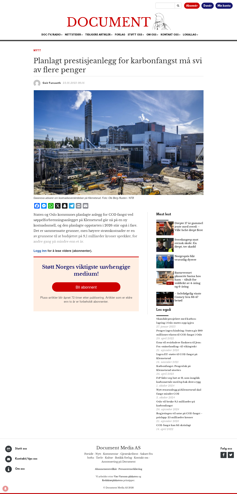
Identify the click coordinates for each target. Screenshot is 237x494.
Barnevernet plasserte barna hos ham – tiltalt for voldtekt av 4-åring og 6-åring (188, 279)
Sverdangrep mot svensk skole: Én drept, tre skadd (186, 243)
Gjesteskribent (129, 453)
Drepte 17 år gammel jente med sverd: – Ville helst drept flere (189, 226)
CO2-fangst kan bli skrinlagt (173, 425)
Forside (88, 453)
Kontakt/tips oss (26, 458)
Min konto (224, 5)
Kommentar (110, 453)
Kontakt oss (170, 34)
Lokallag (189, 34)
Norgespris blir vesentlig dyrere (185, 257)
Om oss (20, 469)
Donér (208, 5)
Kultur (109, 457)
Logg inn (40, 250)
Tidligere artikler (98, 34)
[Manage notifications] (5, 488)
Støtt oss (21, 448)
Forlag (120, 34)
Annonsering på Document (118, 461)
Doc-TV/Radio (51, 34)
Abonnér (192, 5)
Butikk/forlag (123, 457)
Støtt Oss (135, 34)
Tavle (99, 457)
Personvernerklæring (130, 469)
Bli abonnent (86, 287)
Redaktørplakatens (112, 480)
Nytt (37, 50)
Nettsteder (73, 34)
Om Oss (151, 34)
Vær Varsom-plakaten (126, 476)
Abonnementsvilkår (106, 469)
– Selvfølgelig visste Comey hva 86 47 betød (188, 297)
